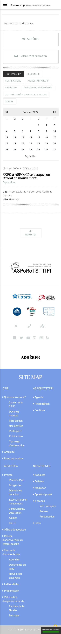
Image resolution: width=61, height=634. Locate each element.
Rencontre (33, 74)
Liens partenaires (13, 458)
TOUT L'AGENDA (13, 74)
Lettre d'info (11, 584)
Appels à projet (43, 494)
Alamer (13, 517)
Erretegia (14, 615)
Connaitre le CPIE (16, 404)
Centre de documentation (11, 552)
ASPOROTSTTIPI (43, 388)
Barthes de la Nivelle (16, 608)
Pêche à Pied (16, 480)
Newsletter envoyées (15, 575)
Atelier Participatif (38, 80)
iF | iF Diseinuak (26, 629)
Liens (37, 523)
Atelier (9, 101)
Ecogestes (15, 485)
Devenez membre (14, 413)
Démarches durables (15, 492)
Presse (44, 511)
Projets (8, 474)
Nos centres (16, 425)
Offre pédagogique (14, 529)
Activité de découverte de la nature (26, 94)
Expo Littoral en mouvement (18, 501)
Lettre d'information (33, 56)
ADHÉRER (32, 39)
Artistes (39, 481)
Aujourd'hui (30, 156)
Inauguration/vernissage (38, 87)
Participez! (15, 431)
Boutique (39, 410)
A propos (39, 501)
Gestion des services (50, 629)
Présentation (42, 403)
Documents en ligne (17, 566)
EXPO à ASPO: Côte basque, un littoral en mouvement (26, 176)
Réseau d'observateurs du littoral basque (12, 540)
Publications (16, 436)
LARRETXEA (10, 466)
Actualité (9, 452)
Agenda (38, 397)
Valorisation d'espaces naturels (13, 599)
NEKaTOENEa (41, 466)
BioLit (12, 523)
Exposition (11, 87)
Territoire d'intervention (17, 443)
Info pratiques (48, 506)
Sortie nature (13, 80)
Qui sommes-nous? (14, 397)
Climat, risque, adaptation (17, 510)
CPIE (5, 388)
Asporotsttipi (30, 5)
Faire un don (16, 420)
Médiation (40, 487)
